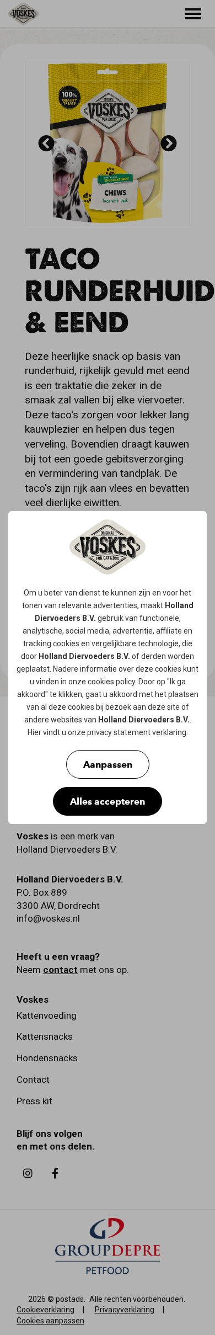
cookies (66, 643)
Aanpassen (107, 764)
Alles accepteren (107, 801)
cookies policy (111, 681)
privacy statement (118, 732)
